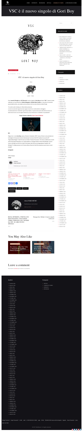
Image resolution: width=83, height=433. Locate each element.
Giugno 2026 (62, 95)
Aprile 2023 (61, 165)
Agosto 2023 (62, 158)
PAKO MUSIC (17, 163)
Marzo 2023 (62, 167)
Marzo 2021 (62, 211)
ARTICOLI (61, 77)
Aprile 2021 (61, 209)
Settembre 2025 (62, 112)
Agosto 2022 (62, 180)
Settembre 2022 (62, 178)
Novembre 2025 (62, 108)
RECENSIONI (61, 83)
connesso (16, 268)
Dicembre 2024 (62, 128)
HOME (20, 420)
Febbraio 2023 (62, 169)
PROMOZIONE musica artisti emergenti (53, 420)
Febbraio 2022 (62, 191)
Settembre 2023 (62, 156)
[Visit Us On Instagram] (72, 429)
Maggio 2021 (62, 208)
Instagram (10, 150)
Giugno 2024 (62, 140)
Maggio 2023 (62, 163)
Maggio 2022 (62, 186)
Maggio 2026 (62, 97)
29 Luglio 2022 (13, 73)
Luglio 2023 (62, 160)
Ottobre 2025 (62, 110)
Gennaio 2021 (62, 215)
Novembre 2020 (62, 219)
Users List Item (5, 422)
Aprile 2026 (61, 99)
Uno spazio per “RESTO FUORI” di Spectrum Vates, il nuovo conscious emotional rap (66, 44)
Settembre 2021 (62, 200)
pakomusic (11, 191)
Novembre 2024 (62, 130)
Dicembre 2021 (62, 195)
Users (76, 420)
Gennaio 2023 (62, 171)
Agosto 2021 (62, 202)
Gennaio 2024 (62, 149)
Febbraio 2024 (62, 147)
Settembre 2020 (62, 222)
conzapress (12, 188)
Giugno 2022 (62, 184)
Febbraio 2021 (62, 213)
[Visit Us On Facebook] (76, 429)
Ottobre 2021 (62, 198)
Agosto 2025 (62, 114)
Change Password (6, 420)
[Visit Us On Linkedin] (80, 429)
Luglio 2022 (62, 182)
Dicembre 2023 (62, 151)
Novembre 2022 (62, 174)
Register (64, 420)
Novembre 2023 (62, 152)
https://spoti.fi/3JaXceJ (37, 115)
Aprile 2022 (61, 187)
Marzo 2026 (62, 101)
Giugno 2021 (62, 206)
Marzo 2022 (62, 189)
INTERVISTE (61, 81)
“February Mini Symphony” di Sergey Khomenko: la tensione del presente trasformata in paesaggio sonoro (65, 50)
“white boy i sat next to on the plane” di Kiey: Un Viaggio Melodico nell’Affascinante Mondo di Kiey (14, 175)
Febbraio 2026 (62, 103)
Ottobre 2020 (62, 220)
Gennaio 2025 (62, 127)
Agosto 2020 (62, 224)
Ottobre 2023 (62, 154)
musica (25, 188)
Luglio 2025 (62, 116)
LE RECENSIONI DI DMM (31, 420)
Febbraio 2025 (62, 125)
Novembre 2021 (62, 197)
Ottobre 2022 (62, 176)
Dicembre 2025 (62, 106)
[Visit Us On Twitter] (74, 429)
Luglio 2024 (62, 138)
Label (24, 420)
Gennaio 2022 (62, 193)
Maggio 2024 (62, 141)
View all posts (27, 207)
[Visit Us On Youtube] (78, 429)
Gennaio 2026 (62, 105)
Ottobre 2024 (62, 132)
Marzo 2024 (62, 145)
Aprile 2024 (61, 143)
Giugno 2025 (62, 117)
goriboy (19, 188)
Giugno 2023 (62, 162)
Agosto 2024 (62, 136)
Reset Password (70, 420)
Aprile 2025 (61, 121)
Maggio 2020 (62, 226)
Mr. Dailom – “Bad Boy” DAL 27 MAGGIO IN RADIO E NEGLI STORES (29, 175)
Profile (42, 420)
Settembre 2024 (62, 134)
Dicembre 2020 (62, 217)
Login (39, 420)
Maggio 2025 (62, 119)
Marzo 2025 (62, 123)
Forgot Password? (14, 420)
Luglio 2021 (62, 204)
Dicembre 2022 (62, 173)
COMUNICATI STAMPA (13, 70)
